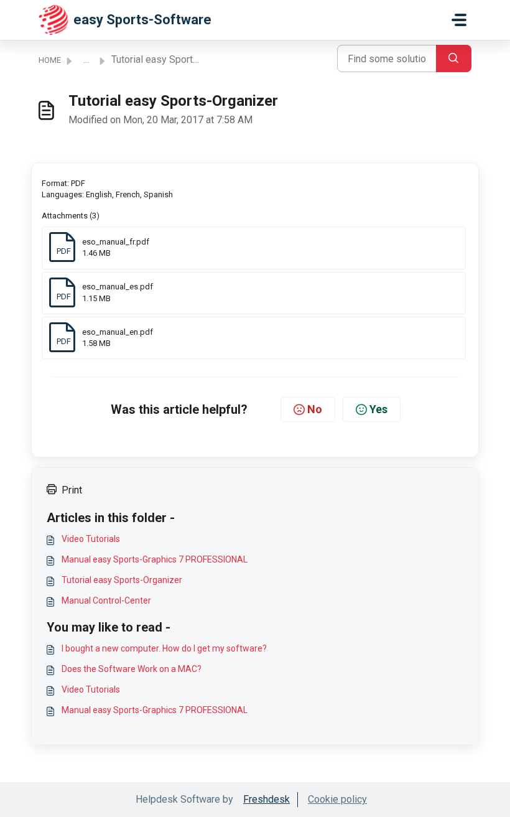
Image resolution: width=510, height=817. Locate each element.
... (86, 60)
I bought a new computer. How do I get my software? (164, 648)
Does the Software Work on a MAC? (132, 669)
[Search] (453, 58)
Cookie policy (337, 799)
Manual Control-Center (106, 600)
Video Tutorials (91, 539)
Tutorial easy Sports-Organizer (122, 580)
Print (72, 490)
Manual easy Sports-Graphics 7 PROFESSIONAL (155, 559)
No (314, 409)
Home (50, 60)
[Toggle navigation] (459, 20)
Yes (378, 409)
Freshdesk (266, 799)
